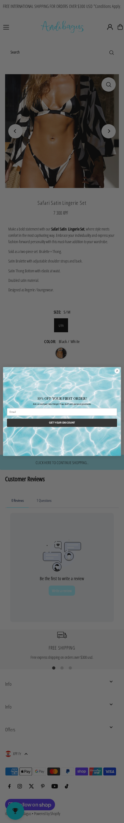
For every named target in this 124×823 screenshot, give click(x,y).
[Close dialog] (117, 371)
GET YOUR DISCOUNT (62, 422)
